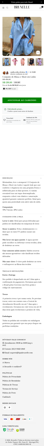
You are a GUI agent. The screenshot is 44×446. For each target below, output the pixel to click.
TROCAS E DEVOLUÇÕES (12, 271)
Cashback (6, 396)
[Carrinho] (40, 8)
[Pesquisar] (7, 8)
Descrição (7, 178)
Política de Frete (9, 392)
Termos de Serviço (10, 388)
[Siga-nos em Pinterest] (9, 407)
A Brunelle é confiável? (12, 366)
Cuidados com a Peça (12, 217)
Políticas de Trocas (10, 384)
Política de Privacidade (11, 376)
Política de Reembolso (11, 380)
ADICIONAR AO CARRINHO (22, 100)
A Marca (6, 362)
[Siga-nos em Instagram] (5, 407)
